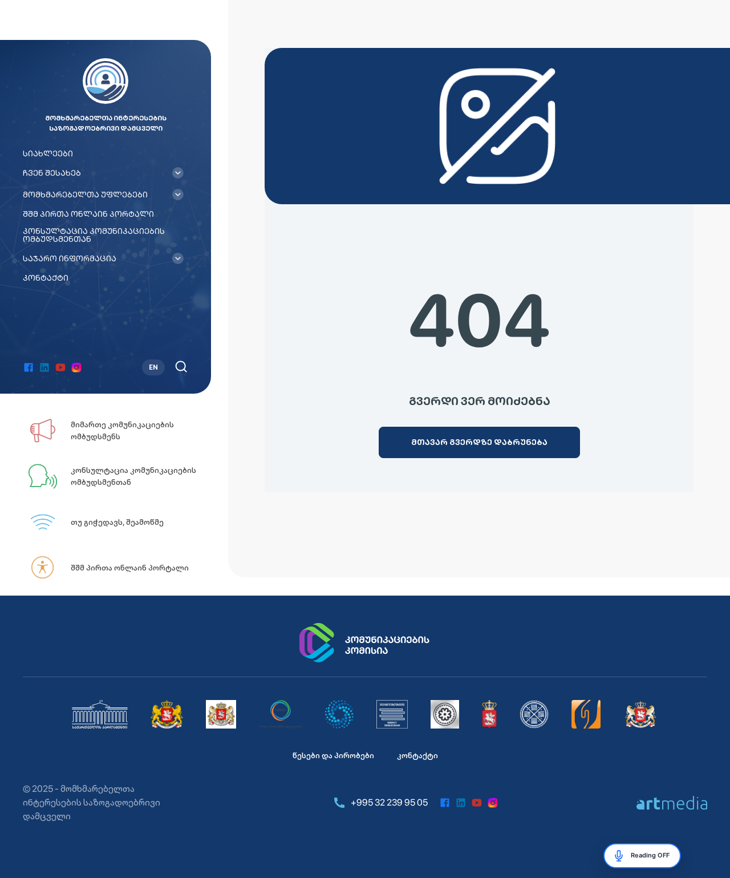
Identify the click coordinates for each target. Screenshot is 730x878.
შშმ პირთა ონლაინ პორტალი (88, 214)
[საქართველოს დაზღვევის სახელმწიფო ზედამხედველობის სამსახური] (534, 714)
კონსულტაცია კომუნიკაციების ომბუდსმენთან (94, 235)
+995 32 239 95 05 (389, 802)
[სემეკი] (280, 714)
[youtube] (60, 367)
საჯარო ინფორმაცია (69, 258)
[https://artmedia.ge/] (671, 803)
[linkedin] (44, 367)
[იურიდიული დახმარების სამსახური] (586, 714)
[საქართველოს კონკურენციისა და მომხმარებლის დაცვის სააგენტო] (339, 714)
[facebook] (28, 367)
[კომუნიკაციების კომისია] (365, 643)
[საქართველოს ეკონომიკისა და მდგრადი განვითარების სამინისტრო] (640, 714)
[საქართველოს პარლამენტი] (100, 714)
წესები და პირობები (333, 755)
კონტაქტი (45, 278)
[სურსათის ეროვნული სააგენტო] (489, 714)
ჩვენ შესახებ (52, 173)
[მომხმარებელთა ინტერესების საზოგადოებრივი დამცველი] (392, 714)
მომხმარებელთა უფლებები (85, 195)
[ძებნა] (181, 366)
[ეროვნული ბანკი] (445, 714)
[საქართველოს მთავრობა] (167, 714)
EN (153, 367)
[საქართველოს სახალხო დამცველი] (221, 714)
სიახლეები (48, 153)
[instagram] (76, 367)
